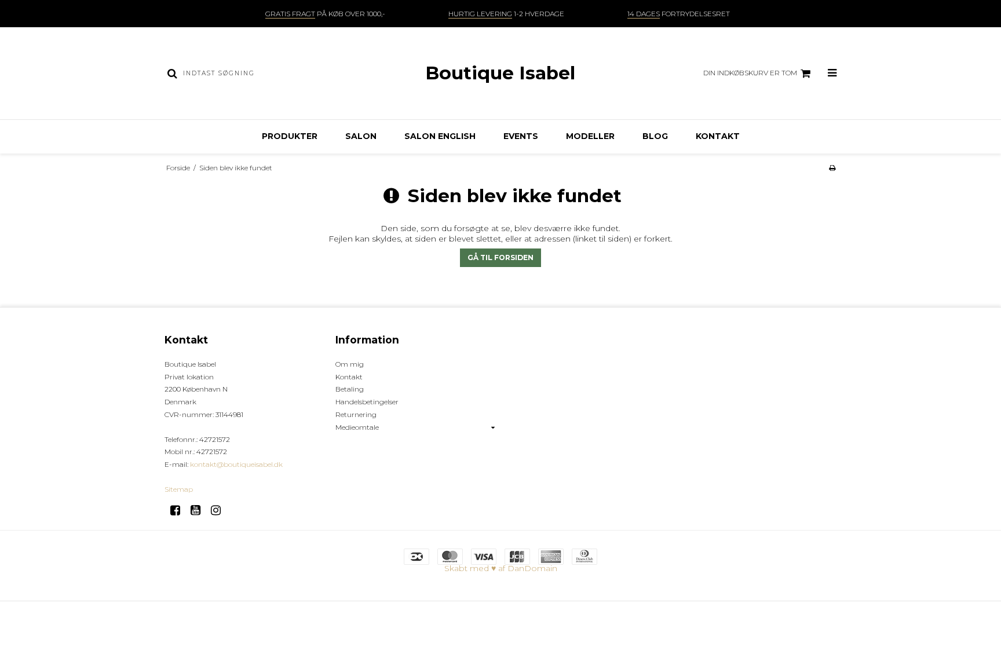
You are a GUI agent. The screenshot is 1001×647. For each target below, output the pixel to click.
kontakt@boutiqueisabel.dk (236, 464)
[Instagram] (220, 510)
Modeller (590, 136)
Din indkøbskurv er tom (750, 72)
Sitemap (179, 489)
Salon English (440, 136)
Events (520, 136)
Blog (655, 136)
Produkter (289, 136)
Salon (361, 136)
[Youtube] (200, 510)
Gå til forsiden (500, 257)
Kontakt (718, 136)
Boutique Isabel (500, 73)
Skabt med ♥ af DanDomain (500, 568)
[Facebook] (179, 510)
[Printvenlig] (832, 167)
